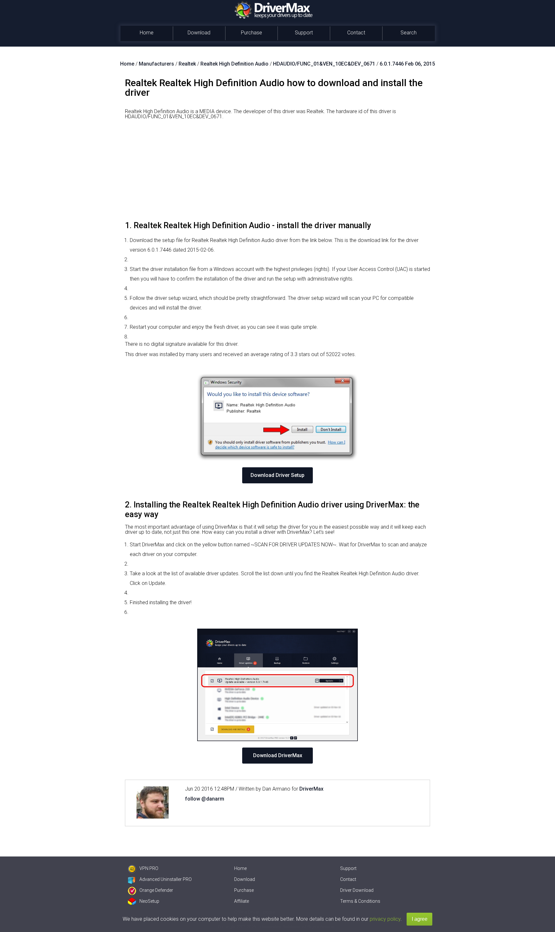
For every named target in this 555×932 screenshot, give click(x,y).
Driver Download (357, 890)
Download (199, 33)
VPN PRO (148, 868)
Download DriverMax (277, 755)
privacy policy (385, 919)
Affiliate (241, 901)
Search (409, 33)
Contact (356, 33)
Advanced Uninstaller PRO (165, 879)
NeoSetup (149, 901)
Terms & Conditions (360, 901)
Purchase (251, 33)
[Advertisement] (277, 173)
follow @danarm (204, 799)
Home (147, 33)
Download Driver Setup (277, 475)
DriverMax (311, 789)
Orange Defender (156, 890)
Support (304, 33)
